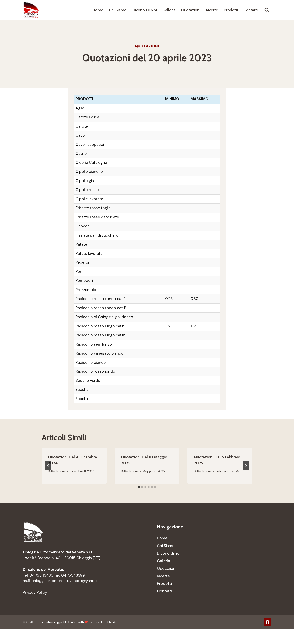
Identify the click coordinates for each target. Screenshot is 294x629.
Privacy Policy (35, 592)
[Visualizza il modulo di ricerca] (266, 10)
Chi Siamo (118, 10)
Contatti (251, 10)
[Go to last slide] (48, 465)
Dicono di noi (144, 10)
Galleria (168, 10)
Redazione (58, 471)
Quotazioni (190, 10)
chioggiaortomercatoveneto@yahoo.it (66, 580)
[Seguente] (246, 465)
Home (97, 10)
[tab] (139, 487)
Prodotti (231, 10)
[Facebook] (267, 622)
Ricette (212, 10)
